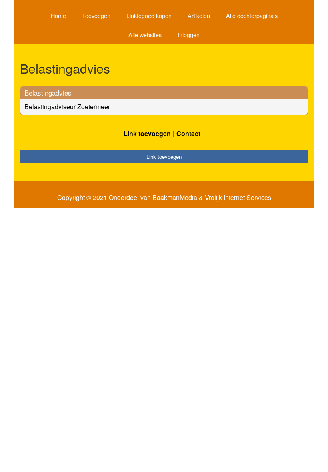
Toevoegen (96, 15)
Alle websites (145, 34)
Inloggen (189, 34)
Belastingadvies (48, 93)
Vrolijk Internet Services (238, 198)
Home (58, 15)
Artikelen (199, 15)
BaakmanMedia (174, 198)
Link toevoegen (147, 133)
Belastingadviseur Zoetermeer (67, 106)
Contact (188, 133)
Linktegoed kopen (149, 15)
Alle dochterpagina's (252, 15)
